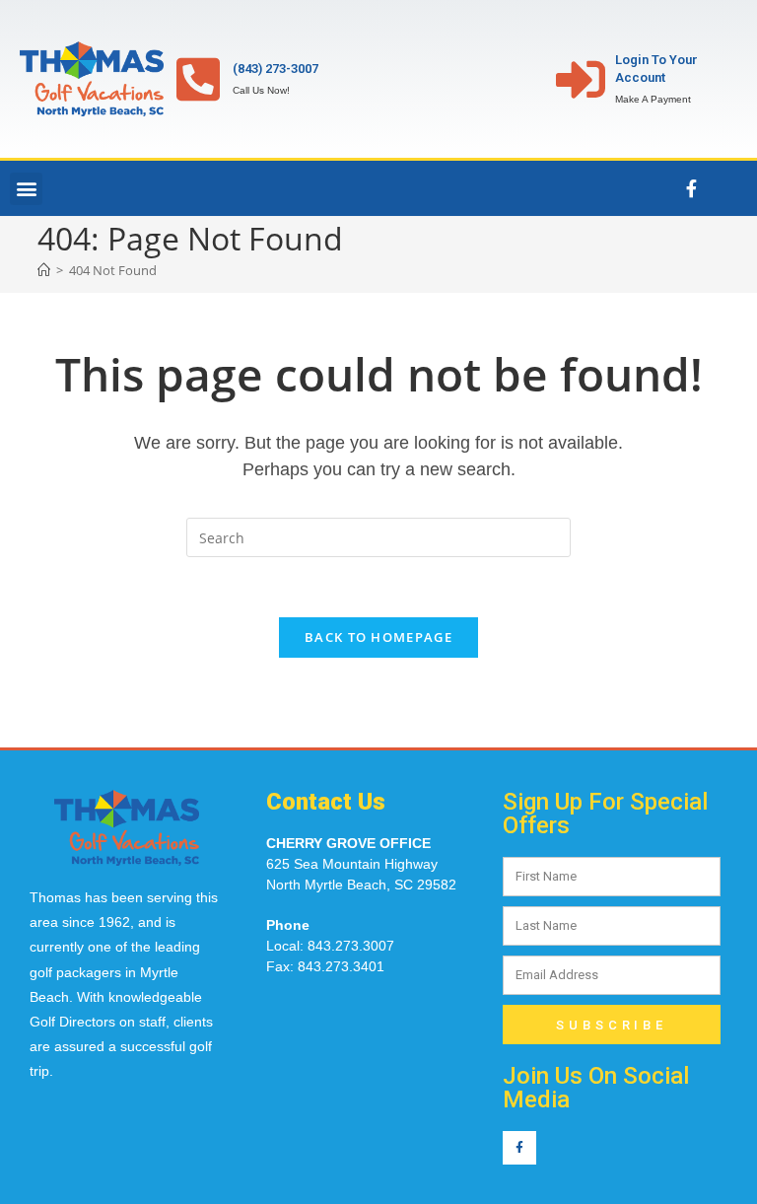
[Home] (43, 270)
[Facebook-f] (691, 188)
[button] (26, 189)
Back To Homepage (378, 637)
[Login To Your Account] (580, 79)
